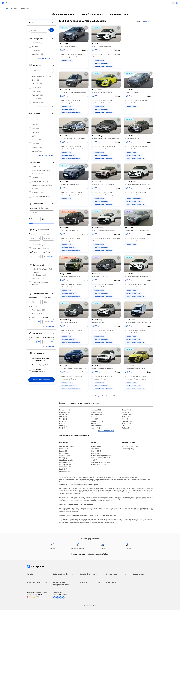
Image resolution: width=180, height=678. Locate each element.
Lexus (63, 432)
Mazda (94, 436)
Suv (63, 486)
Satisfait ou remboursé (113, 602)
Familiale (65, 479)
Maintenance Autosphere (87, 599)
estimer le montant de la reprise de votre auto (115, 537)
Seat (94, 430)
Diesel (36, 172)
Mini (63, 425)
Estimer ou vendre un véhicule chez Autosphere (62, 596)
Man (93, 448)
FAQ (134, 599)
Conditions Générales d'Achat (115, 646)
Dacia (36, 93)
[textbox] (47, 224)
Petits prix (38, 284)
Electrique (37, 179)
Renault (37, 104)
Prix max (45, 240)
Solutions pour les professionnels (116, 617)
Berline (37, 48)
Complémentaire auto (112, 605)
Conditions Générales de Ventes (115, 643)
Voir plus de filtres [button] (48, 332)
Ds (93, 423)
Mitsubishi (96, 427)
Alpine (126, 434)
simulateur (92, 525)
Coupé (63, 474)
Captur (36, 145)
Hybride (37, 198)
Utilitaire (37, 59)
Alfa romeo (65, 439)
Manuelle (38, 319)
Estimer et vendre (51, 10)
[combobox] (41, 218)
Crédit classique (40, 254)
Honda (94, 443)
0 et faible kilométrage (39, 279)
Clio (35, 149)
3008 (35, 138)
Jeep (125, 436)
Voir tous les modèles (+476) (45, 161)
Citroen (37, 89)
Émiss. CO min (34, 343)
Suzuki (126, 432)
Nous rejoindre (31, 643)
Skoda (126, 430)
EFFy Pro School (84, 633)
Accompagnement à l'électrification (112, 612)
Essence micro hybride (42, 191)
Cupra (63, 436)
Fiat (62, 430)
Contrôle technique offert (87, 605)
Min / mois (33, 258)
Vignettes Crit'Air (58, 635)
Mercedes (37, 97)
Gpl (35, 194)
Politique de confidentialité (114, 633)
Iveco (62, 445)
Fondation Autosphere (86, 630)
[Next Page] (124, 402)
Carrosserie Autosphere (87, 609)
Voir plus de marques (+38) (46, 112)
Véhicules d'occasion (33, 596)
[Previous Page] (88, 402)
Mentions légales (111, 649)
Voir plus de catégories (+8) (46, 64)
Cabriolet (64, 470)
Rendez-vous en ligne (86, 596)
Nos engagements (32, 633)
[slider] (33, 229)
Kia (125, 425)
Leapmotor (127, 439)
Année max (46, 303)
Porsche (95, 434)
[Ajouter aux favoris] (86, 34)
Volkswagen (38, 108)
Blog (81, 648)
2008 (35, 130)
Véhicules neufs (31, 599)
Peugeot (37, 100)
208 (35, 134)
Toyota (126, 421)
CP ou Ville (33, 214)
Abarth (63, 441)
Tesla (62, 443)
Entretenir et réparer (78, 10)
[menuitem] (29, 10)
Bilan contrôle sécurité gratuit (89, 602)
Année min (33, 303)
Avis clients (30, 636)
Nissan (64, 421)
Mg (62, 434)
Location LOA (39, 250)
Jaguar (94, 439)
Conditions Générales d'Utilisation (116, 630)
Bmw (35, 85)
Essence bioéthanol (40, 187)
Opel (94, 425)
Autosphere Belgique (86, 640)
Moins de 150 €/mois (42, 275)
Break (36, 52)
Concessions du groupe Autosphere (40, 365)
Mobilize (126, 448)
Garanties (109, 599)
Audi (126, 423)
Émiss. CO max (48, 343)
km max (45, 323)
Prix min (32, 240)
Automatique (39, 315)
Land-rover (96, 432)
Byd (124, 443)
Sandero (37, 157)
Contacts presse (32, 640)
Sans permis (65, 483)
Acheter (29, 10)
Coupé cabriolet (66, 477)
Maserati (95, 441)
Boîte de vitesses (35, 312)
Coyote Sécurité (111, 609)
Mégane (37, 153)
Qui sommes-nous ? (33, 630)
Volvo (63, 427)
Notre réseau (124, 10)
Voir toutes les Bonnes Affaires (40, 289)
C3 (34, 141)
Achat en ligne (40, 370)
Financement (110, 596)
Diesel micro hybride (41, 176)
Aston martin (96, 445)
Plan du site (109, 652)
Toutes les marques (41, 82)
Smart (125, 441)
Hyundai (127, 427)
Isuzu (62, 448)
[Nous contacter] (167, 3)
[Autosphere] (17, 4)
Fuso (125, 445)
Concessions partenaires (39, 376)
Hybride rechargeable (42, 202)
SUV (36, 56)
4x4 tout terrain (66, 463)
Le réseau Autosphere (86, 636)
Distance (32, 224)
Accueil (6, 15)
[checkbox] (30, 48)
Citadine (64, 472)
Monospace (65, 481)
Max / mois (46, 258)
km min (31, 323)
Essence (37, 183)
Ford (63, 423)
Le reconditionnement (59, 632)
